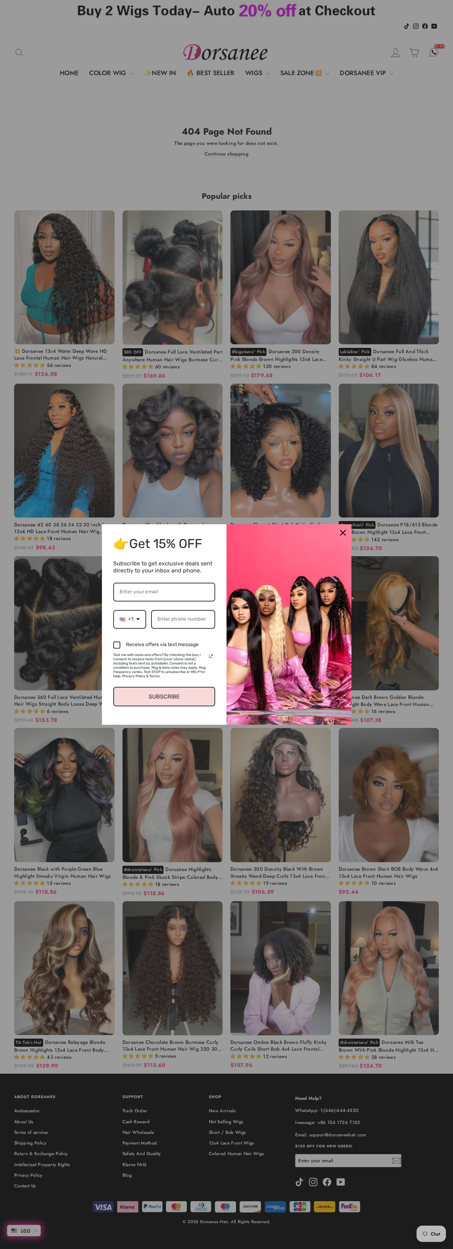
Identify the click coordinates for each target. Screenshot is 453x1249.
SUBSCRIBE (164, 696)
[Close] (342, 532)
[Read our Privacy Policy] (211, 656)
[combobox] (129, 619)
